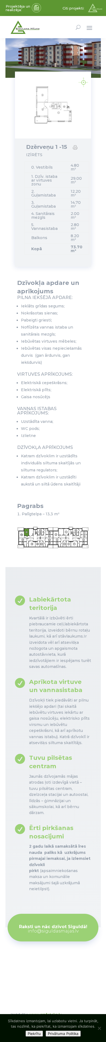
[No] (99, 1028)
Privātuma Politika (63, 1033)
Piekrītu (34, 1033)
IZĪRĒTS (34, 154)
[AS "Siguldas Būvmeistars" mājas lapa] (36, 11)
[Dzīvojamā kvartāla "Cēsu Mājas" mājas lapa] (95, 11)
